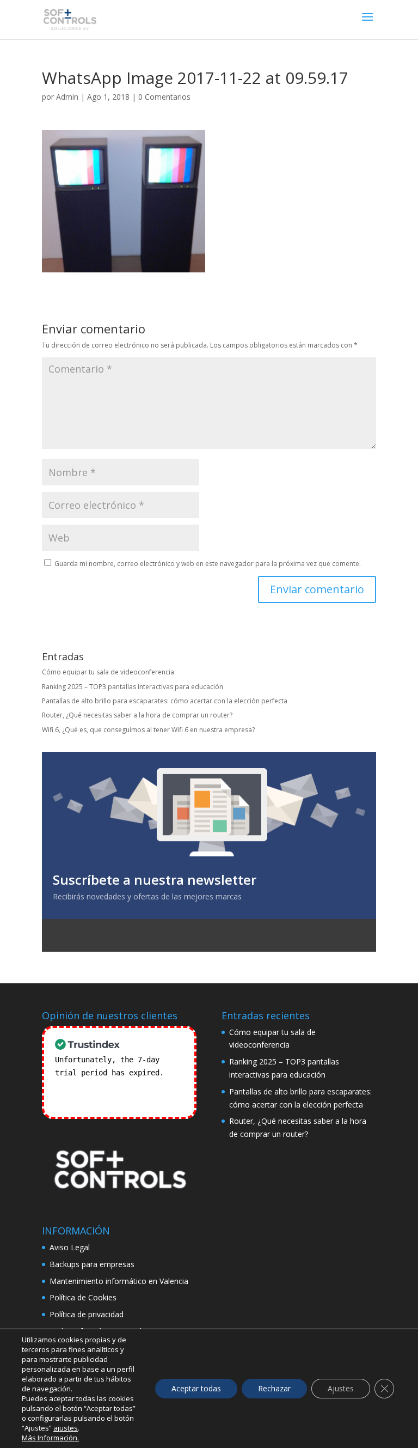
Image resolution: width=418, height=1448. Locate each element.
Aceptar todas (196, 1388)
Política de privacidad (87, 1314)
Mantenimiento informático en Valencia (119, 1281)
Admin (67, 97)
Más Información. (50, 1438)
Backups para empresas (92, 1264)
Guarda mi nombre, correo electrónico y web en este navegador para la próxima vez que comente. (207, 563)
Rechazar (274, 1388)
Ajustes (341, 1388)
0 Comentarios (164, 97)
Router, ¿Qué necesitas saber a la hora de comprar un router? (137, 715)
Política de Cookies (83, 1297)
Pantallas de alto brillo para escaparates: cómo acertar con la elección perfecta (164, 700)
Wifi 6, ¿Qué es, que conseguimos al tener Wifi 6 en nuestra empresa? (148, 729)
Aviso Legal (70, 1247)
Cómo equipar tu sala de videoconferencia (108, 672)
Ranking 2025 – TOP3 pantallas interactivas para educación (132, 686)
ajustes (65, 1428)
